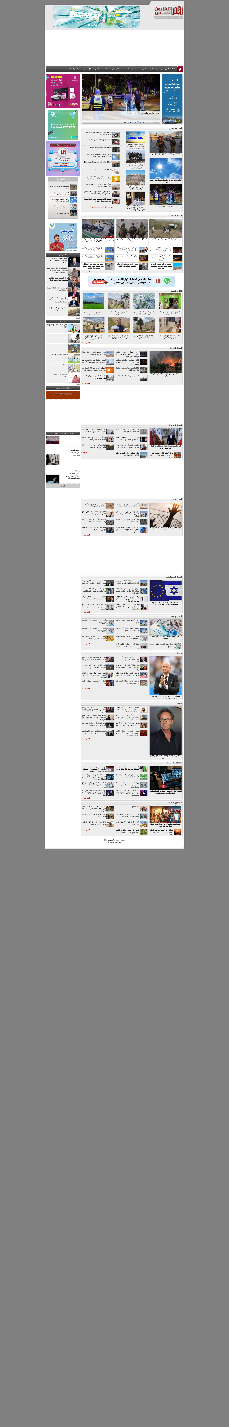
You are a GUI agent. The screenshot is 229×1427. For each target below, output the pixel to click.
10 (128, 122)
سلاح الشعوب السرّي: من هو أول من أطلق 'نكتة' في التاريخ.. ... (165, 825)
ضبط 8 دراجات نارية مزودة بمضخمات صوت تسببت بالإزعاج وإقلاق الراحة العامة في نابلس (98, 240)
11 (125, 122)
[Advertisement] (114, 48)
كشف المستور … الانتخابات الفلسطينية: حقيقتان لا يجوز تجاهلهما (59, 260)
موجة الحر (65, 364)
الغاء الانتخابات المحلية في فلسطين (59, 375)
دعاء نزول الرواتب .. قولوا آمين (58, 354)
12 (122, 122)
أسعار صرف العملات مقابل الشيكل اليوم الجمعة (165, 637)
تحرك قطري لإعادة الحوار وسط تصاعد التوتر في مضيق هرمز (165, 447)
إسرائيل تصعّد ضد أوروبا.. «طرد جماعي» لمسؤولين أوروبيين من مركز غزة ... (165, 603)
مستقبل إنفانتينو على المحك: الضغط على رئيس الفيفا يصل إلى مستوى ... (165, 697)
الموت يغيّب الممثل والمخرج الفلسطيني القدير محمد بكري (166, 756)
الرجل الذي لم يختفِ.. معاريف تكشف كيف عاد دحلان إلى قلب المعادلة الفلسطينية (58, 300)
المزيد (78, 318)
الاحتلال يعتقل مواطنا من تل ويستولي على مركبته (132, 240)
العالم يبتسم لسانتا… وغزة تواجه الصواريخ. (57, 325)
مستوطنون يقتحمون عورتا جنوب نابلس (165, 239)
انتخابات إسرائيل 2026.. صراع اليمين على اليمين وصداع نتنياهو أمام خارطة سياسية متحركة (57, 270)
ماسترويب (111, 840)
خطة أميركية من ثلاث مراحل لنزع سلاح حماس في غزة (58, 309)
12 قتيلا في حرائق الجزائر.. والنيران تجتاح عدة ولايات (165, 374)
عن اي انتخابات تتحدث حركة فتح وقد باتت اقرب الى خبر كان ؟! (58, 279)
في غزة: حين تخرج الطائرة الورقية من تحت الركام (57, 289)
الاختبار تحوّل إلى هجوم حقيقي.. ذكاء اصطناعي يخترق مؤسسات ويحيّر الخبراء (165, 792)
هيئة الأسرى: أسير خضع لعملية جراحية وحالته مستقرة (137, 108)
